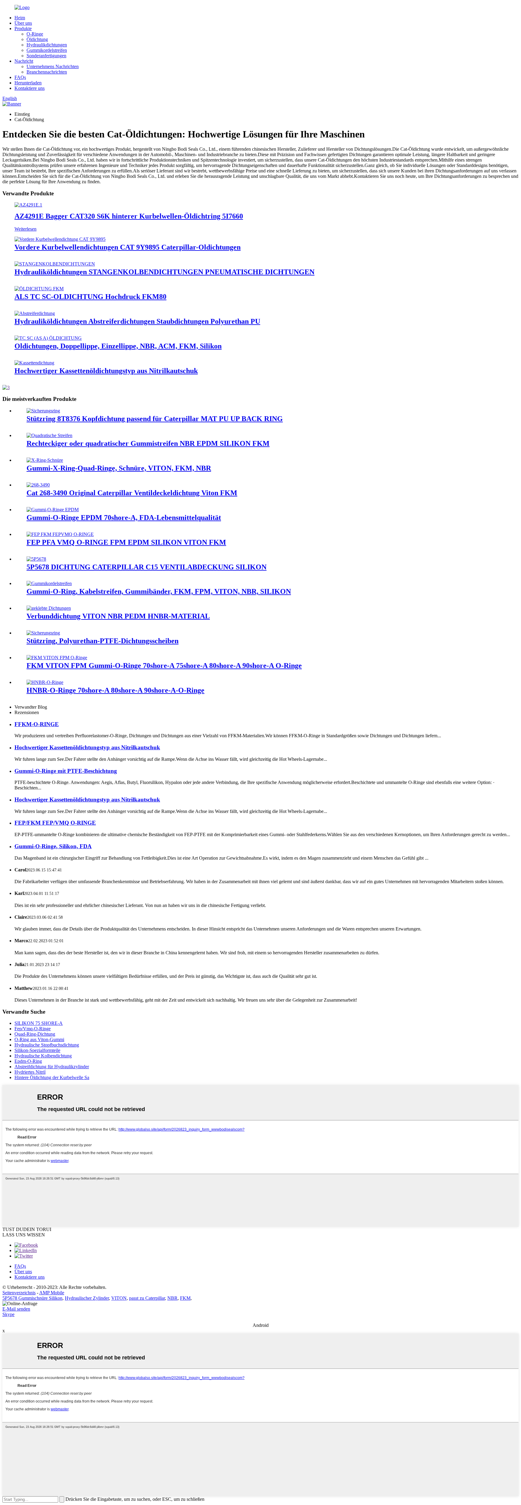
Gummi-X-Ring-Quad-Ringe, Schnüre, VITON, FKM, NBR (119, 468)
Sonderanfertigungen (46, 55)
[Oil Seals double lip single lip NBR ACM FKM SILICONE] (48, 338)
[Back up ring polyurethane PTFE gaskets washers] (43, 632)
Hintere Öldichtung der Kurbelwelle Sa (51, 1077)
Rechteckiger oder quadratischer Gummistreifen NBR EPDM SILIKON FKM (148, 443)
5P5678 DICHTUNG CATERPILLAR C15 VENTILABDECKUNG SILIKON (147, 567)
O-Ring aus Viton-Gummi (39, 1039)
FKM (185, 1298)
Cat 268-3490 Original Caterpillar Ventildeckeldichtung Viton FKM (132, 493)
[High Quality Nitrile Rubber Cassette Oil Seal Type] (34, 362)
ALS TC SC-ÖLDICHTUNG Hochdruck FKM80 (90, 297)
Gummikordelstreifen (47, 50)
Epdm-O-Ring (28, 1061)
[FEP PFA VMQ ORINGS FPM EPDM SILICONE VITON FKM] (60, 534)
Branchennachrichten (47, 71)
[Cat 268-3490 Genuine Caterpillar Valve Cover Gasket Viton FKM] (38, 484)
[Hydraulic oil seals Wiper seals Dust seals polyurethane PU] (34, 313)
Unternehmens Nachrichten (53, 66)
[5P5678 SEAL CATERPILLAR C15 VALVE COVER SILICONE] (36, 559)
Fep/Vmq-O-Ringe (32, 1028)
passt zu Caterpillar (147, 1298)
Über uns (23, 23)
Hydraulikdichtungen (47, 44)
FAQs (20, 77)
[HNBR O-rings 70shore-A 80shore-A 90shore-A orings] (45, 682)
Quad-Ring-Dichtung (34, 1034)
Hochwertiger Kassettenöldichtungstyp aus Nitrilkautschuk (106, 371)
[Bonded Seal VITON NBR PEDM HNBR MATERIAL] (49, 608)
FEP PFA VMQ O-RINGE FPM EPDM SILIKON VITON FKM (126, 542)
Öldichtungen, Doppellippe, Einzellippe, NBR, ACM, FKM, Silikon (118, 346)
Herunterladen (28, 82)
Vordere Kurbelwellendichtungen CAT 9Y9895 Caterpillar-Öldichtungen (127, 247)
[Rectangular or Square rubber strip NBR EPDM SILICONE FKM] (49, 435)
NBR (172, 1298)
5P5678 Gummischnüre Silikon (32, 1298)
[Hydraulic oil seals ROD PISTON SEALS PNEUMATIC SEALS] (54, 263)
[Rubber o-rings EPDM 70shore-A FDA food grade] (53, 509)
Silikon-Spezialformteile (37, 1050)
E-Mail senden (16, 1308)
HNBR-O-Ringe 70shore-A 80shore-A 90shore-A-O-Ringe (115, 690)
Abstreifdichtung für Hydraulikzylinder (51, 1066)
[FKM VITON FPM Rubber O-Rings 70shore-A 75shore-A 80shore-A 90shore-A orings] (57, 657)
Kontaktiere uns (29, 88)
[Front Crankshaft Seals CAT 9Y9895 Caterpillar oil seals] (60, 239)
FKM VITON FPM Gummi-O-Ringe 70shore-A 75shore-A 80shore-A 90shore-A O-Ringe (164, 665)
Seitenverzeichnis (19, 1292)
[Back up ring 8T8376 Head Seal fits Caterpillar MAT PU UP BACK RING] (43, 410)
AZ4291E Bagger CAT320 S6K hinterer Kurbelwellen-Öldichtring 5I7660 (128, 216)
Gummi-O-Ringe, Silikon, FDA (53, 846)
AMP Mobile (51, 1292)
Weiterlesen (25, 228)
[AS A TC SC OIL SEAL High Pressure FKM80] (39, 288)
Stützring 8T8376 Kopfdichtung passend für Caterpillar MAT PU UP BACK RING (155, 419)
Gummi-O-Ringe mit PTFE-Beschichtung (65, 771)
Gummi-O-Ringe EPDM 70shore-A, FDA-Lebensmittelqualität (124, 517)
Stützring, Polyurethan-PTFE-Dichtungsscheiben (102, 641)
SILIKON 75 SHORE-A (38, 1023)
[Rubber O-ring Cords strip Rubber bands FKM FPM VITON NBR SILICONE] (49, 583)
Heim (19, 17)
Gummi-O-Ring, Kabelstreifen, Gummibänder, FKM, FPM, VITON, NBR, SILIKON (159, 591)
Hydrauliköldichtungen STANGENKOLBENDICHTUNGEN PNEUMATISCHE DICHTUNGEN (164, 272)
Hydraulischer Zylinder (87, 1298)
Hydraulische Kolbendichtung (43, 1055)
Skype (8, 1314)
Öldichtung (37, 39)
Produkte (23, 28)
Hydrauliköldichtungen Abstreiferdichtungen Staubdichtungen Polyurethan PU (137, 321)
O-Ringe (35, 33)
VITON (119, 1298)
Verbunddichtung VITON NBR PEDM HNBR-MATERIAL (118, 616)
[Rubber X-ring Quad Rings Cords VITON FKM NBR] (45, 460)
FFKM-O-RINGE (36, 724)
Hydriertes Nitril (30, 1072)
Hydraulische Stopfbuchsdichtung (46, 1044)
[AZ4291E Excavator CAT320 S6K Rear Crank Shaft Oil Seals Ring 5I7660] (28, 204)
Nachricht (23, 61)
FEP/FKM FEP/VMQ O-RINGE (55, 823)
